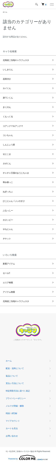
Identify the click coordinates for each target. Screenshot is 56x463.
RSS (8, 413)
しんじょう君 (9, 144)
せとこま (7, 153)
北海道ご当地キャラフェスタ (16, 60)
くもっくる (8, 116)
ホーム (5, 12)
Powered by (13, 458)
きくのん (7, 107)
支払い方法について (15, 383)
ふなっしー (8, 210)
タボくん (7, 163)
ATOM (14, 413)
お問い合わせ (12, 435)
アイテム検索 (9, 291)
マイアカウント (13, 420)
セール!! (6, 273)
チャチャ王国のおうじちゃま (16, 172)
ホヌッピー (8, 219)
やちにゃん (8, 229)
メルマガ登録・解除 (15, 405)
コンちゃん (8, 135)
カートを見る (12, 428)
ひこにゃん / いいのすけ (14, 200)
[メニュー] (51, 4)
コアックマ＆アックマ (13, 125)
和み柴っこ (8, 182)
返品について (12, 375)
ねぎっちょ (8, 191)
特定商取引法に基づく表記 (18, 390)
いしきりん (8, 69)
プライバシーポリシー (16, 398)
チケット (7, 238)
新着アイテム (9, 263)
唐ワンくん (8, 97)
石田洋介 (7, 78)
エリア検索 (8, 282)
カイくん (7, 88)
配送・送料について (15, 368)
